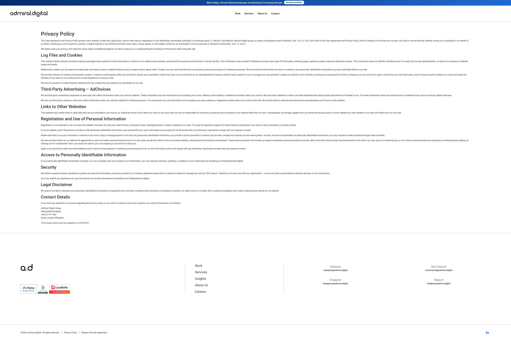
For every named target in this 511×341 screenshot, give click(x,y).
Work (237, 13)
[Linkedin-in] (487, 332)
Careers (275, 13)
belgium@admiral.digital (438, 283)
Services (249, 13)
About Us (262, 13)
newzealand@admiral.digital (438, 270)
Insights (200, 279)
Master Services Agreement (94, 332)
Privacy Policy (70, 332)
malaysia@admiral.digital (335, 270)
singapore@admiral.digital (335, 283)
